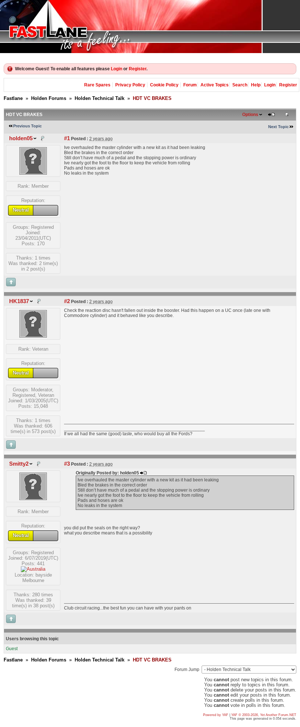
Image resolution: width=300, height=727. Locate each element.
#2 (67, 301)
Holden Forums (48, 98)
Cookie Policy (164, 84)
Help (255, 84)
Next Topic (278, 126)
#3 (67, 464)
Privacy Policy (130, 84)
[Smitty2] (33, 498)
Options (250, 114)
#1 (67, 138)
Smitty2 (19, 464)
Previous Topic (27, 126)
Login (116, 68)
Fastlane (13, 98)
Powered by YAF (215, 715)
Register (137, 68)
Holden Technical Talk (99, 98)
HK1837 (19, 301)
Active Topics (214, 84)
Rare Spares (97, 84)
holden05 (21, 138)
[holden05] (33, 173)
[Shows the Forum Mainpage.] (150, 26)
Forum (190, 84)
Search (239, 84)
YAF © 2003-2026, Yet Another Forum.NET (263, 715)
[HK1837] (33, 336)
